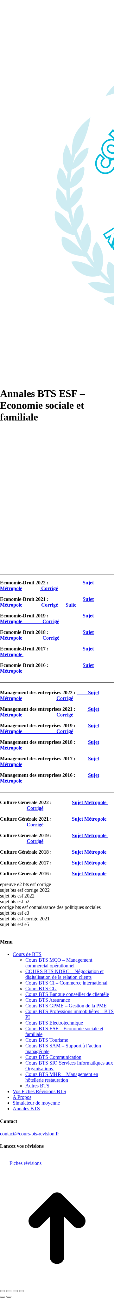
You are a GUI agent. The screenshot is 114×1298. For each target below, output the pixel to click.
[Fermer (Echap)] (2, 1291)
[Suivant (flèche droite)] (8, 1297)
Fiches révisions (25, 1163)
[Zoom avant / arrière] (21, 1291)
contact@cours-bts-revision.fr (29, 1133)
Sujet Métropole (49, 728)
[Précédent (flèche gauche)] (2, 1297)
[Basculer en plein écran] (15, 1291)
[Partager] (8, 1291)
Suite (71, 605)
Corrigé (49, 588)
